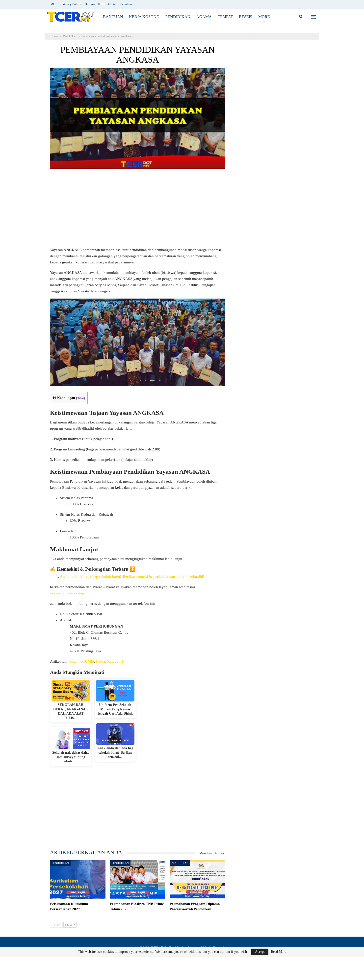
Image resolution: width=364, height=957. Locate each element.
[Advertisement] (137, 210)
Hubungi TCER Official (101, 4)
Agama (204, 17)
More (264, 17)
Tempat (225, 17)
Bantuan (113, 17)
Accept (260, 952)
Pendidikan (177, 17)
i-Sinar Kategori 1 (110, 661)
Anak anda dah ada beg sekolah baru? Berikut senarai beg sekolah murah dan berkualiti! (132, 577)
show (80, 398)
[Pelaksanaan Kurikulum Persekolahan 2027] (77, 879)
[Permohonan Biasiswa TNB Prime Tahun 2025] (137, 879)
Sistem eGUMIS (81, 661)
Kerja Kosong (144, 17)
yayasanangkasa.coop (67, 593)
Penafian (126, 4)
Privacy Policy (71, 4)
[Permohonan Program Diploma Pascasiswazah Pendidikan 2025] (197, 879)
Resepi (245, 17)
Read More (278, 952)
